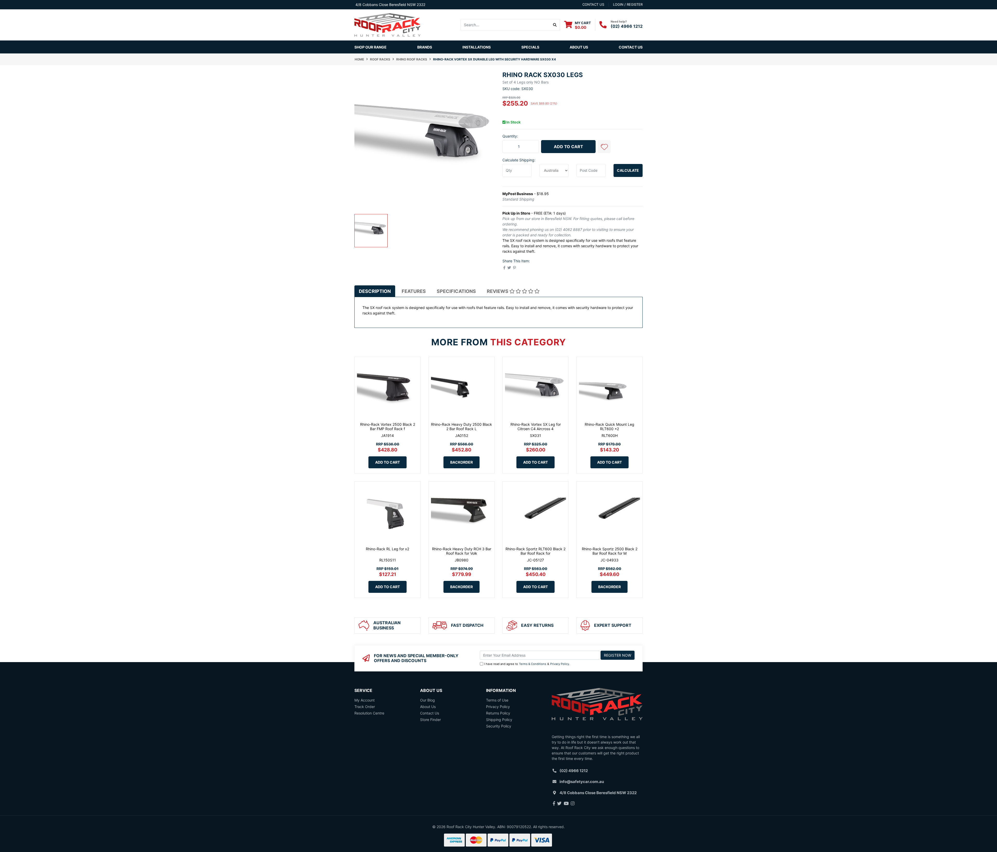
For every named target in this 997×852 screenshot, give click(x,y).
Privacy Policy (559, 664)
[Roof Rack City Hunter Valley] (387, 24)
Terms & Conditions (532, 664)
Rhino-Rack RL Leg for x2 (387, 549)
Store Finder (430, 719)
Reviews (498, 291)
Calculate (628, 170)
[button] (604, 146)
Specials (530, 47)
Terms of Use (497, 700)
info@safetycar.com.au (582, 781)
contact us (593, 4)
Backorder (461, 462)
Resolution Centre (369, 713)
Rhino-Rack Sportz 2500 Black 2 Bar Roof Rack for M (609, 551)
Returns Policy (498, 713)
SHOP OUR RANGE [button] (370, 47)
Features (414, 291)
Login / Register (628, 4)
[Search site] (555, 25)
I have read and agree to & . (527, 664)
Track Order (364, 706)
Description (375, 291)
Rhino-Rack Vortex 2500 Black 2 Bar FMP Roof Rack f (387, 426)
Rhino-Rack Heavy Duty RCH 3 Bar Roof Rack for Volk (461, 551)
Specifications (456, 291)
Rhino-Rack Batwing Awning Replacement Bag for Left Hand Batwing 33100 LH (51, 827)
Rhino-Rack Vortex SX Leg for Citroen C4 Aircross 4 (535, 426)
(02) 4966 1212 (627, 26)
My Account (364, 700)
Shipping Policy (499, 719)
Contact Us (631, 47)
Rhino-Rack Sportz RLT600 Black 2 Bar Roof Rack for (535, 551)
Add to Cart (568, 146)
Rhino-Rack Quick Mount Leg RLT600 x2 (609, 426)
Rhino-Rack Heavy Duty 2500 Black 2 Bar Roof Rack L (461, 426)
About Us (579, 47)
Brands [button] (424, 47)
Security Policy (498, 726)
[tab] (374, 291)
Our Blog (427, 700)
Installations (476, 47)
